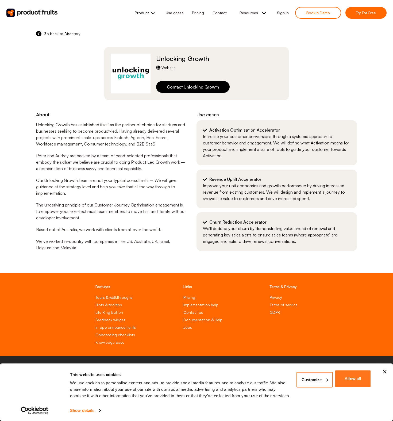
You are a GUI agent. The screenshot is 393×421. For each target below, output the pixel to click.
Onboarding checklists (115, 334)
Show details (82, 410)
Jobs (187, 327)
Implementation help (200, 305)
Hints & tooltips (108, 305)
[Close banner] (385, 372)
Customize (312, 379)
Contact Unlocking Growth (193, 87)
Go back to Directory (62, 33)
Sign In (283, 12)
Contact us (193, 312)
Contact (220, 12)
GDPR (275, 312)
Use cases (174, 12)
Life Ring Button (109, 312)
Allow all (353, 378)
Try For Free (366, 12)
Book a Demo (318, 12)
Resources (249, 12)
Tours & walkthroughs (114, 297)
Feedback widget (110, 319)
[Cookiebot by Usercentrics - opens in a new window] (34, 411)
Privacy (276, 297)
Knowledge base (109, 342)
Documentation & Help (202, 319)
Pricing (198, 12)
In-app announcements (115, 327)
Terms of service (284, 305)
